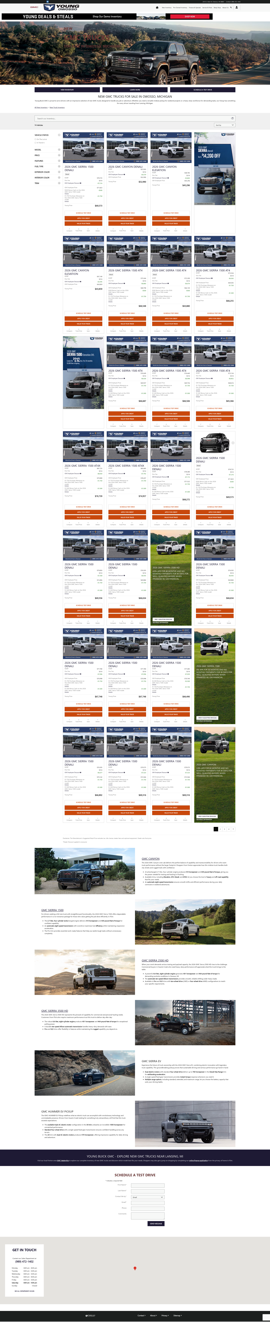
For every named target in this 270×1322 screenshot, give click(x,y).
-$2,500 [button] (187, 681)
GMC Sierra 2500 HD (155, 960)
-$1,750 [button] (99, 196)
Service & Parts (207, 8)
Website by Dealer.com (90, 1316)
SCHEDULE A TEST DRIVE (203, 90)
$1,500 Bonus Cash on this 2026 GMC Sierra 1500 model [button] (206, 294)
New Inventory (166, 8)
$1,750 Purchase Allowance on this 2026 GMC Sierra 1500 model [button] (74, 198)
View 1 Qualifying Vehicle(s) (163, 620)
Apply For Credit (83, 218)
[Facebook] (48, 2)
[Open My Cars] (236, 7)
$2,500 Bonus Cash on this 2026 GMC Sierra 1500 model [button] (162, 682)
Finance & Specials (195, 8)
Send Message (156, 1223)
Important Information (204, 204)
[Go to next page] (233, 829)
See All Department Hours (24, 1291)
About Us (225, 8)
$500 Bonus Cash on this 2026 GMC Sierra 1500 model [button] (75, 192)
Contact (141, 1315)
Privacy (164, 1315)
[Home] (35, 7)
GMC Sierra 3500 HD (54, 1011)
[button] (83, 174)
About (152, 1315)
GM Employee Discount (72, 183)
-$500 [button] (100, 190)
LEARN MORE (135, 90)
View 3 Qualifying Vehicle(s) (207, 817)
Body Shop (217, 8)
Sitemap (176, 1315)
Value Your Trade (83, 223)
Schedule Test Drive (83, 213)
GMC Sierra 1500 (52, 910)
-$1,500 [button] (231, 293)
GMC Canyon (150, 858)
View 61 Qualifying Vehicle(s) (207, 718)
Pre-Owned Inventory (180, 8)
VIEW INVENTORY (67, 90)
